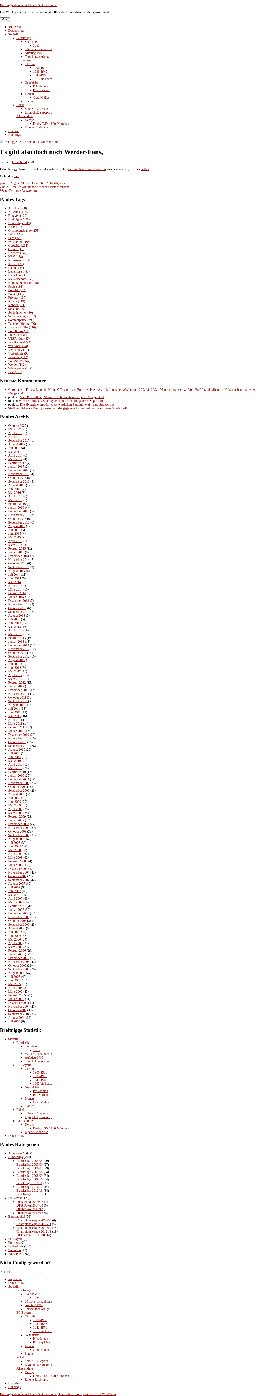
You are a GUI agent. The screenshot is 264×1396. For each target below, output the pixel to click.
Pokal (20, 105)
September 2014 (18, 567)
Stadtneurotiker (18, 408)
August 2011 (16, 705)
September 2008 (18, 835)
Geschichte (32, 82)
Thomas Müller (22, 327)
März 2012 (15, 679)
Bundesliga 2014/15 (29, 1194)
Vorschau (18, 357)
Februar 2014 (17, 593)
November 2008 (18, 827)
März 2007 (15, 902)
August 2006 (16, 928)
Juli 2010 (14, 753)
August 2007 (16, 883)
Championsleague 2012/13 (33, 1231)
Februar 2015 (17, 548)
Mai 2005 (14, 984)
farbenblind (19, 162)
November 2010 (18, 738)
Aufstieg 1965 (34, 53)
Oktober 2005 (17, 965)
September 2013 (18, 612)
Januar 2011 (16, 731)
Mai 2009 (14, 805)
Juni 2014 (14, 578)
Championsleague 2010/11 (33, 1224)
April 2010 (15, 764)
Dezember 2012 (18, 645)
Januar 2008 (16, 865)
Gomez (16, 249)
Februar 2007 (17, 906)
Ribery (16, 301)
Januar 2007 (16, 909)
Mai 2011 (14, 716)
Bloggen (17, 215)
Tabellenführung (22, 323)
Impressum (15, 27)
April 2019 (15, 433)
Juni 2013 (14, 623)
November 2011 (18, 693)
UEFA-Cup (19, 338)
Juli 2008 (14, 842)
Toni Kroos (18, 331)
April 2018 (15, 437)
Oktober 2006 (17, 921)
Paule (15, 286)
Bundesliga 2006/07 (29, 1168)
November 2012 (18, 649)
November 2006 (18, 917)
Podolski (17, 290)
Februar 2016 (17, 504)
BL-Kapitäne (41, 90)
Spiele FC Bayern (36, 108)
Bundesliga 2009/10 (29, 1179)
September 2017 (18, 440)
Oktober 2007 (17, 876)
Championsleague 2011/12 (33, 1227)
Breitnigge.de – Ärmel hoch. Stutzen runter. (28, 5)
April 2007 (15, 898)
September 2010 (18, 746)
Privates (17, 297)
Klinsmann (19, 260)
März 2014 (15, 589)
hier (16, 176)
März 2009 (15, 813)
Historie (13, 131)
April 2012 (15, 675)
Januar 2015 (16, 552)
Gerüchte (18, 245)
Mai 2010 (14, 760)
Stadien (29, 101)
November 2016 (18, 474)
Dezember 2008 (18, 824)
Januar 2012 (16, 686)
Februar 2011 (17, 727)
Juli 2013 (14, 619)
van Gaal (18, 346)
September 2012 (18, 656)
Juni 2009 (14, 801)
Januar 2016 (16, 507)
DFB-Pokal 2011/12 (29, 1209)
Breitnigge (19, 219)
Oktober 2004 (17, 1010)
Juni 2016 (14, 489)
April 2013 (15, 630)
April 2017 (15, 455)
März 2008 (15, 857)
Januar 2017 (16, 466)
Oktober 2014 (17, 563)
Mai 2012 (14, 671)
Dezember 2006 (18, 913)
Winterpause (20, 368)
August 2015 (16, 526)
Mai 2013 (14, 626)
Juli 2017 (14, 448)
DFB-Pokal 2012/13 (29, 1213)
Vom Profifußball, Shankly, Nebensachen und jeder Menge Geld (62, 397)
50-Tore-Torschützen (38, 49)
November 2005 (18, 961)
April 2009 (15, 809)
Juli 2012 (14, 664)
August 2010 (16, 749)
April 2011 (15, 719)
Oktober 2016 (17, 477)
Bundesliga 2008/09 (29, 1175)
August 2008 (16, 839)
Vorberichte (18, 353)
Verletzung (19, 349)
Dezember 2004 (18, 1002)
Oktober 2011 (17, 697)
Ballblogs (14, 135)
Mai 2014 (14, 582)
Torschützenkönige (37, 56)
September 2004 (18, 1014)
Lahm (16, 268)
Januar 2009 (16, 820)
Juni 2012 (14, 667)
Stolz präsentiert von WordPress (95, 1394)
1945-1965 (40, 75)
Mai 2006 (14, 939)
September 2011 (18, 701)
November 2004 (18, 1006)
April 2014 (15, 585)
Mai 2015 (14, 537)
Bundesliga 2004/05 (29, 1160)
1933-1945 (40, 71)
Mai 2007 (14, 894)
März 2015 (15, 544)
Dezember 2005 (18, 958)
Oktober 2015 (17, 518)
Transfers (18, 335)
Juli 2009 (14, 798)
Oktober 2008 (17, 831)
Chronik (30, 64)
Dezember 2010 (18, 734)
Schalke (17, 308)
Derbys (29, 120)
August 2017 (16, 444)
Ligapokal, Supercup (38, 112)
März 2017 (15, 459)
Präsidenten (40, 86)
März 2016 (15, 500)
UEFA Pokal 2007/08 (30, 1235)
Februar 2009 (17, 816)
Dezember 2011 (18, 690)
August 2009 (16, 794)
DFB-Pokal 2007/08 (29, 1205)
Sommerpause (21, 320)
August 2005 (16, 973)
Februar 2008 (17, 861)
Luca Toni (18, 275)
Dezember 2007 (18, 868)
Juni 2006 (14, 935)
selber (145, 169)
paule (3, 183)
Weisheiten (19, 361)
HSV (15, 256)
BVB (15, 227)
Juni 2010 (14, 757)
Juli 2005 (14, 976)
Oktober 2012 (17, 652)
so (15, 169)
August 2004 (16, 1017)
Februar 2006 (17, 950)
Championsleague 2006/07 (33, 1220)
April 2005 (15, 988)
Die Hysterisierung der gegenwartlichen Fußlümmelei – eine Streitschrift (67, 404)
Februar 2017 (17, 463)
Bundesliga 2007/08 (29, 1172)
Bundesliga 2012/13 (29, 1190)
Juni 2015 (14, 533)
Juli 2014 (14, 574)
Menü (5, 19)
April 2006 (15, 943)
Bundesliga (23, 38)
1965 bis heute (42, 79)
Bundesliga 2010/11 (29, 1183)
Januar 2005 (16, 999)
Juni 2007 (14, 891)
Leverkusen (19, 271)
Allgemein (59, 183)
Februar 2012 (17, 682)
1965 (36, 45)
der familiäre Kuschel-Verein (87, 169)
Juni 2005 (14, 980)
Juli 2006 (14, 932)
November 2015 (18, 515)
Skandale (31, 41)
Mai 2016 (14, 492)
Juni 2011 (14, 712)
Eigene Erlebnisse (36, 127)
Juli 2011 (14, 708)
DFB (15, 234)
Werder (17, 364)
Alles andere (24, 116)
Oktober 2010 (17, 742)
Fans (15, 238)
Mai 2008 (14, 850)
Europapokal (16, 1216)
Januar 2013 (16, 641)
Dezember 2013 (18, 600)
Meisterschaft (20, 279)
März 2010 (15, 768)
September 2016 (18, 481)
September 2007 (18, 880)
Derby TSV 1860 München (51, 123)
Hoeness (17, 253)
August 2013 (16, 615)
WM (15, 372)
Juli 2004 (14, 1021)
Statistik (13, 34)
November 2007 (18, 872)
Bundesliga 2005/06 (29, 1164)
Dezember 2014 (18, 556)
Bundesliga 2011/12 (29, 1187)
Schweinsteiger (22, 316)
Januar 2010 (16, 775)
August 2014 (16, 571)
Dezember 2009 (18, 779)
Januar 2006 (16, 954)
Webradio (14, 1250)
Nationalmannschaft (24, 282)
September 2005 (18, 969)
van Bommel (19, 342)
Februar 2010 (17, 772)
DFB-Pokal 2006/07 (29, 1201)
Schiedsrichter (20, 312)
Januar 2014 (16, 597)
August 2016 (16, 485)
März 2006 (15, 947)
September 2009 (18, 790)
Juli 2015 (14, 530)
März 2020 (15, 429)
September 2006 (18, 924)
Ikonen (29, 94)
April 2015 (15, 541)
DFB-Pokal (15, 1198)
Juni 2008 (14, 846)
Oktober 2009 (17, 786)
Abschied (17, 208)
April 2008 (15, 854)
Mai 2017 (14, 451)
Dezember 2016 (18, 470)
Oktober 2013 (17, 608)
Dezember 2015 (18, 511)
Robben (17, 305)
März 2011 (15, 723)
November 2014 (18, 559)
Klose (16, 264)
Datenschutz (16, 30)
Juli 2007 (14, 887)
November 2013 (18, 604)
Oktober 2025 (17, 425)
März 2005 (15, 991)
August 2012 (16, 660)
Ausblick (18, 212)
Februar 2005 (17, 995)
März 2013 (15, 634)
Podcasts (14, 1242)
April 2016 (15, 496)
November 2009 (18, 783)
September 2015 (18, 522)
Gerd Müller (41, 97)
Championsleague (23, 230)
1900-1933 (40, 68)
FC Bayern (23, 60)
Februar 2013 (17, 638)
